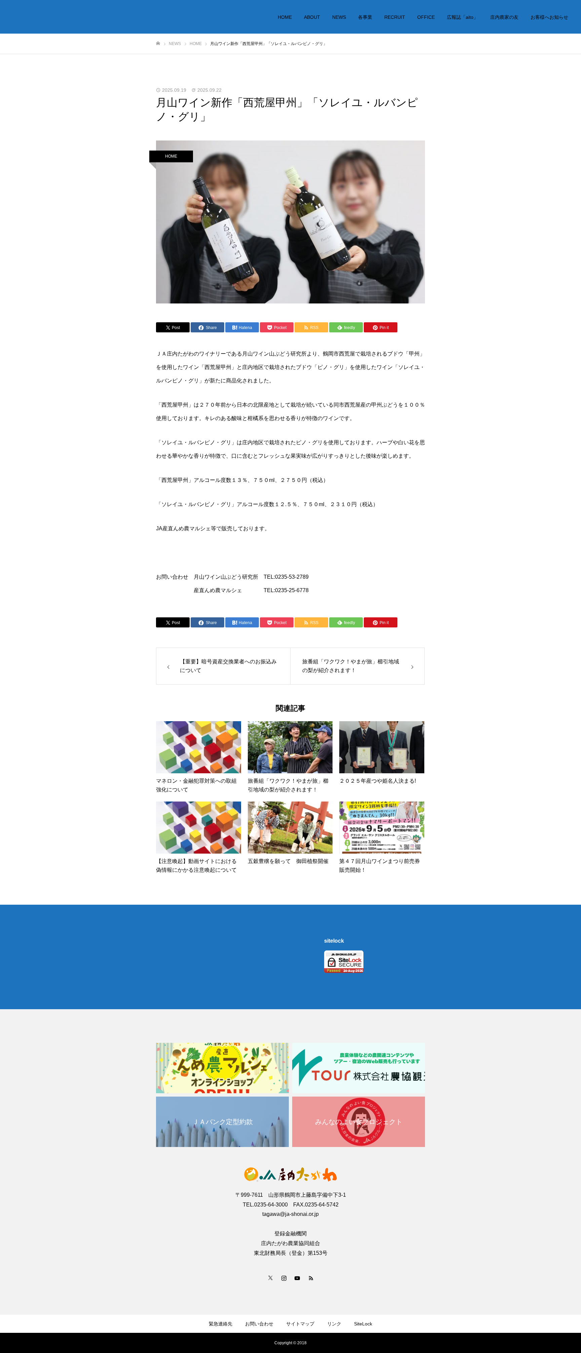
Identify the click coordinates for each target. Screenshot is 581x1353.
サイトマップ (300, 1323)
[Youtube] (297, 1277)
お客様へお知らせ (549, 17)
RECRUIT (394, 17)
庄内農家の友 (504, 17)
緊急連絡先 (220, 1323)
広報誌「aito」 (462, 17)
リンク (334, 1323)
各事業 (365, 17)
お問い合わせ (259, 1323)
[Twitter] (270, 1277)
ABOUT (312, 17)
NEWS (339, 17)
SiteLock (363, 1323)
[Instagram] (283, 1277)
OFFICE (426, 17)
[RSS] (310, 1277)
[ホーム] (158, 43)
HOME (285, 17)
